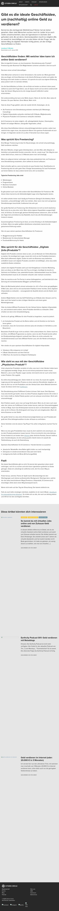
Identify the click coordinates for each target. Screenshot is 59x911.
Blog (3, 893)
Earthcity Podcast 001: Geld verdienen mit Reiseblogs (39, 639)
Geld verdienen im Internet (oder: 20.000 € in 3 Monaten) (36, 759)
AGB (31, 891)
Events (27, 2)
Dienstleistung (32, 517)
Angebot (24, 517)
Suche (31, 4)
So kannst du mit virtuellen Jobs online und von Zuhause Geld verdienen (36, 523)
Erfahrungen (43, 2)
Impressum (33, 893)
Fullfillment (23, 387)
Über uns (32, 889)
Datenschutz (33, 895)
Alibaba (27, 435)
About (21, 2)
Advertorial (43, 517)
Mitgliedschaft (23, 5)
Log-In (36, 5)
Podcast (34, 2)
